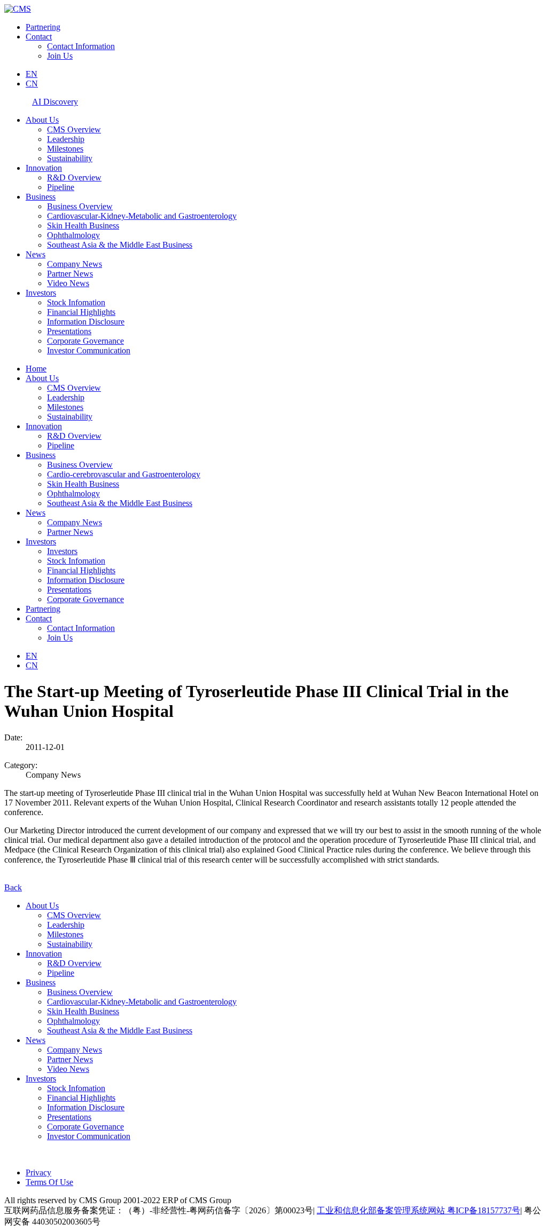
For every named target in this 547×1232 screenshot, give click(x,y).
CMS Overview (74, 129)
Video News (68, 283)
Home (36, 368)
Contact (39, 36)
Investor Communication (88, 350)
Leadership (65, 139)
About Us (42, 119)
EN (31, 73)
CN (32, 83)
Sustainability (69, 158)
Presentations (69, 331)
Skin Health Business (83, 225)
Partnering (43, 26)
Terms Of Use (49, 1182)
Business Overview (80, 206)
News (35, 254)
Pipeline (60, 187)
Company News (74, 263)
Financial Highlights (81, 312)
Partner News (70, 273)
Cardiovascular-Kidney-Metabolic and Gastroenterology (142, 215)
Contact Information (81, 46)
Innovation (44, 167)
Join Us (60, 55)
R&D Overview (74, 177)
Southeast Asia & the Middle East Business (119, 244)
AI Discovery (55, 101)
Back (13, 887)
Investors (41, 292)
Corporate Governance (85, 340)
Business (41, 196)
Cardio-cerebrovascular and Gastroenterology (123, 474)
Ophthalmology (73, 235)
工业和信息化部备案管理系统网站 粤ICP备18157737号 (418, 1210)
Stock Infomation (76, 302)
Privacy (38, 1172)
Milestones (65, 148)
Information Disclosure (85, 321)
